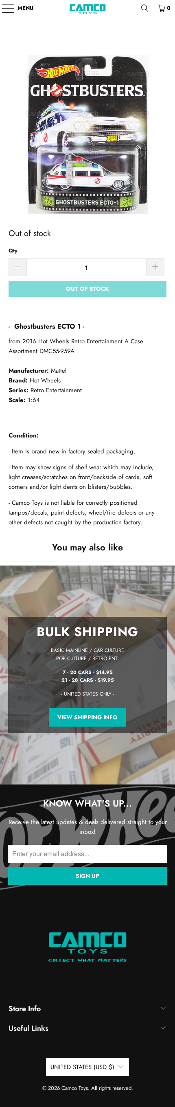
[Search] (145, 8)
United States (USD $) (82, 1067)
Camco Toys (74, 1088)
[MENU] (4, 8)
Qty (13, 250)
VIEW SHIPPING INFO (87, 718)
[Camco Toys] (87, 8)
